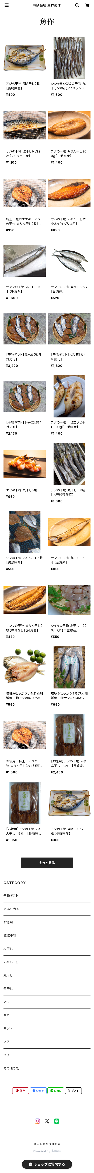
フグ (6, 1042)
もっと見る (47, 863)
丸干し (8, 975)
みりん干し (11, 962)
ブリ (6, 1055)
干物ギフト (10, 895)
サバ (6, 1015)
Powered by (42, 1151)
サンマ (7, 1028)
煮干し (8, 988)
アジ (6, 1002)
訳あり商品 (11, 909)
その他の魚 (11, 1068)
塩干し (8, 949)
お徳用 (8, 922)
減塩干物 (9, 935)
